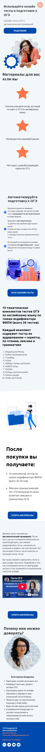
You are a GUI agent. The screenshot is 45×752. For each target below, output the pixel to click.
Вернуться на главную (11, 740)
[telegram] (9, 745)
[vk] (4, 745)
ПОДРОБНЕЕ (20, 31)
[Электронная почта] (18, 745)
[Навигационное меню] (40, 5)
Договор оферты (9, 733)
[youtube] (14, 745)
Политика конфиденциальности (15, 735)
